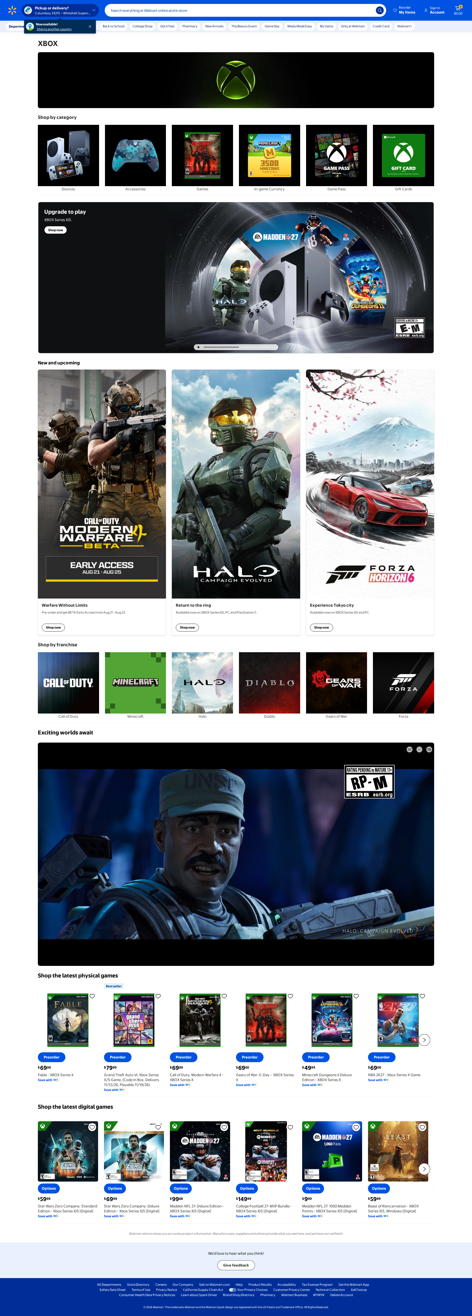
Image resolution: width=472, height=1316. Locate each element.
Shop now (53, 627)
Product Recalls (260, 1284)
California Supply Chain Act (203, 1290)
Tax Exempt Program (317, 1284)
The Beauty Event (244, 26)
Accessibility (287, 1284)
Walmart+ (404, 26)
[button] (404, 10)
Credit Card (381, 26)
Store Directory (138, 1284)
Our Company (183, 1284)
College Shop (142, 26)
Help (239, 1284)
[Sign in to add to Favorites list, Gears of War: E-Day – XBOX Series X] (290, 996)
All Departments (109, 1284)
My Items (326, 26)
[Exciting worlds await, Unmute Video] (429, 749)
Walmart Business (294, 1295)
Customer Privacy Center (291, 1290)
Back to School (114, 26)
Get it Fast (167, 26)
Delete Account (341, 1295)
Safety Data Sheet (113, 1290)
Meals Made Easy (299, 26)
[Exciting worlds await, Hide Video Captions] (409, 749)
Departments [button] (19, 26)
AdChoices (359, 1290)
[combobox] (245, 10)
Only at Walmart (353, 26)
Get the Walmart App (354, 1284)
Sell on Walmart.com (214, 1284)
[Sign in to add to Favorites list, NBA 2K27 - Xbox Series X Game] (422, 996)
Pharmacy (189, 26)
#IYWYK (318, 1295)
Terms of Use (141, 1290)
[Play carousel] (199, 347)
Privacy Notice (166, 1290)
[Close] (91, 27)
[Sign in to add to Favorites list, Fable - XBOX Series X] (92, 996)
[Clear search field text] (368, 10)
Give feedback (236, 1265)
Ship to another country (54, 29)
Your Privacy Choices (252, 1290)
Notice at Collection (330, 1290)
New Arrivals (214, 26)
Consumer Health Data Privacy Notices (147, 1295)
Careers (161, 1284)
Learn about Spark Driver (199, 1295)
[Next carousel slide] (258, 347)
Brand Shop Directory (238, 1295)
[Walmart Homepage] (12, 10)
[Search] (380, 10)
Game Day (272, 26)
